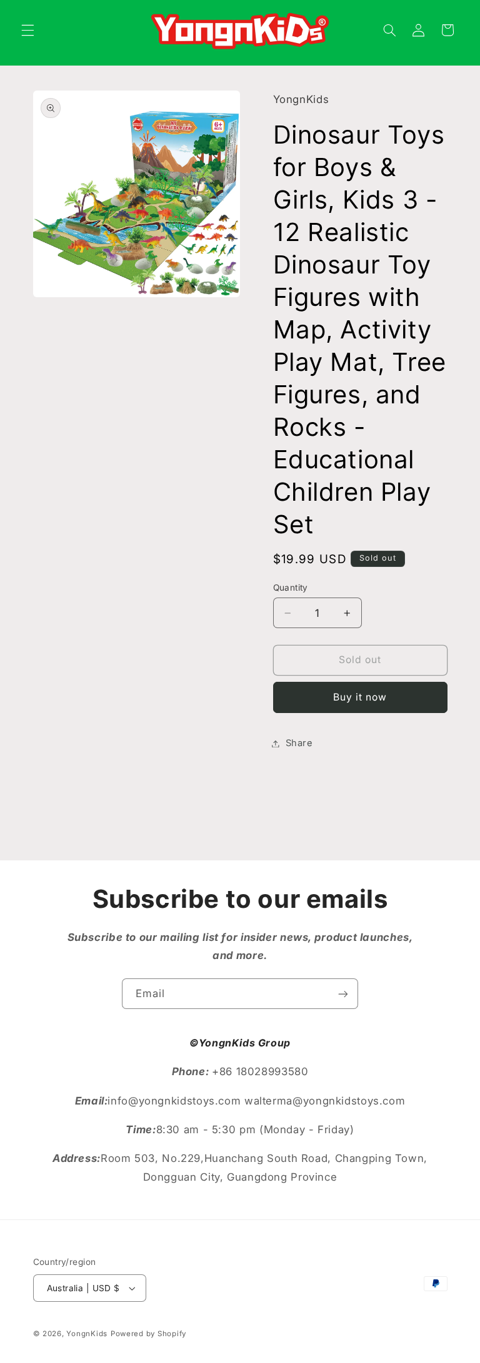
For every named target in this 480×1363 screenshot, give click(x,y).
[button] (27, 30)
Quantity (290, 588)
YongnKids (87, 1333)
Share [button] (299, 743)
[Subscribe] (343, 993)
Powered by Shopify (148, 1333)
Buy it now (360, 697)
